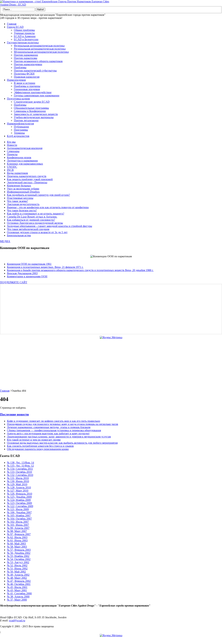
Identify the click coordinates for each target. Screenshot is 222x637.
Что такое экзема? (17, 201)
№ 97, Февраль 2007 (19, 534)
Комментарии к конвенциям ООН (27, 276)
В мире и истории (24, 83)
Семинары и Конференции (30, 111)
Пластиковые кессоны (20, 198)
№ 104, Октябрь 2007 (19, 518)
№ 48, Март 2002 (17, 577)
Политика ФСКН (24, 73)
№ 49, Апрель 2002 (18, 574)
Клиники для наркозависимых (25, 163)
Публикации (21, 126)
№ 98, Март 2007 (17, 531)
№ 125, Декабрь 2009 (19, 496)
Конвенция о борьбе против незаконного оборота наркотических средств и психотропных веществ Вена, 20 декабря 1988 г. (80, 270)
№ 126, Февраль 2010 (19, 493)
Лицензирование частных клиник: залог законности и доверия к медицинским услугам (59, 436)
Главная (11, 23)
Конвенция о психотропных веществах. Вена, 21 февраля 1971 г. (45, 267)
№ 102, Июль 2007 (18, 521)
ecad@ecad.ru (17, 620)
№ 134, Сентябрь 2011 (20, 468)
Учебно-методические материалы (34, 117)
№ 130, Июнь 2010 (18, 481)
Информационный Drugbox (23, 191)
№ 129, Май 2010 (17, 484)
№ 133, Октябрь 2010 (19, 471)
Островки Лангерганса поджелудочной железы (35, 222)
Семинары (13, 151)
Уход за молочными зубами (23, 188)
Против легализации (26, 120)
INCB (10, 169)
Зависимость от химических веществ (36, 114)
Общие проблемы (24, 30)
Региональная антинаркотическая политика (40, 48)
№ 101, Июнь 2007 (18, 524)
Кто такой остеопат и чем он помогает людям (34, 439)
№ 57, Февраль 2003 (19, 549)
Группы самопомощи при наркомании (36, 95)
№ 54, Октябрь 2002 (19, 559)
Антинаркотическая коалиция (24, 148)
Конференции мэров (19, 157)
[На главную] (55, 4)
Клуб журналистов (18, 136)
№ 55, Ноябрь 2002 (18, 556)
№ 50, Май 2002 (16, 571)
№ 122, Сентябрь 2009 (20, 506)
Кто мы (11, 141)
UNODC (12, 166)
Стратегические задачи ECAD (32, 101)
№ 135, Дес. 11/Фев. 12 (20, 465)
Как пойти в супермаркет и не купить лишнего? (35, 213)
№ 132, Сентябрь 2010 (20, 475)
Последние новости (14, 414)
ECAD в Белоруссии (26, 39)
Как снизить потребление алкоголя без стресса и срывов (40, 445)
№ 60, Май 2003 (16, 543)
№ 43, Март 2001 (17, 590)
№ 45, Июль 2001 (17, 587)
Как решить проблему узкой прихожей (30, 179)
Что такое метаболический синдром (28, 229)
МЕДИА (5, 241)
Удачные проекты (24, 33)
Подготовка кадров (18, 98)
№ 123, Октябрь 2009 (19, 503)
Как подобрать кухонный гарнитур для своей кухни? (38, 194)
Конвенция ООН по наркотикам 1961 (29, 263)
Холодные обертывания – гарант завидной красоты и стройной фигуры (49, 226)
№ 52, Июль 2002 (17, 565)
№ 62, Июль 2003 (17, 537)
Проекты (12, 154)
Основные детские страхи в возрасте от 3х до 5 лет (37, 232)
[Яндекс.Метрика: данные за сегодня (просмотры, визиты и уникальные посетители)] (111, 337)
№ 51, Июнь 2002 (17, 568)
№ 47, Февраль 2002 (19, 581)
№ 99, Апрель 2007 (18, 528)
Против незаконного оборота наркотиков (38, 61)
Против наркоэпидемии (28, 64)
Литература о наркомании (22, 160)
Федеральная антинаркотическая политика (39, 45)
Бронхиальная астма (19, 235)
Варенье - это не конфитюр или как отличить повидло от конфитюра (48, 207)
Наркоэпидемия (16, 79)
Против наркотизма (25, 58)
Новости (12, 145)
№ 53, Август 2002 (18, 562)
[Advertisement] (105, 309)
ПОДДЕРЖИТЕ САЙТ (13, 282)
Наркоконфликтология (20, 123)
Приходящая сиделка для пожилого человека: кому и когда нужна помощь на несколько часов (62, 424)
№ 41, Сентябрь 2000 (19, 593)
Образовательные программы (31, 107)
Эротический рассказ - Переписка (27, 182)
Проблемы (20, 67)
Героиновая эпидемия (27, 89)
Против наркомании (26, 55)
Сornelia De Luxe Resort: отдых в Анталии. (32, 216)
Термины (19, 132)
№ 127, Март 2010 (17, 490)
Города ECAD (15, 26)
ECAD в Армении (25, 36)
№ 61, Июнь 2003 (17, 540)
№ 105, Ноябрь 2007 (19, 515)
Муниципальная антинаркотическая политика (41, 51)
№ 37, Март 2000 (17, 599)
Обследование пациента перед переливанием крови (38, 449)
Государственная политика (23, 42)
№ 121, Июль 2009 (18, 509)
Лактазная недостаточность (23, 204)
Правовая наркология (26, 76)
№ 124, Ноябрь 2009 (19, 499)
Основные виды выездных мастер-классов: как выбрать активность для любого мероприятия (62, 442)
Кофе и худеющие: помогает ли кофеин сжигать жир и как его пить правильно (53, 421)
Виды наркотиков (17, 173)
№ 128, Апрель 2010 (19, 487)
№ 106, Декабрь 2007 (19, 512)
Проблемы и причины (27, 86)
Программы (21, 129)
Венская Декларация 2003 (22, 273)
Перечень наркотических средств (26, 176)
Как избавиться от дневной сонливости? (31, 219)
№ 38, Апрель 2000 (18, 596)
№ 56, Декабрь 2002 (18, 552)
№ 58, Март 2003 (17, 546)
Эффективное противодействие (33, 92)
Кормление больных (19, 185)
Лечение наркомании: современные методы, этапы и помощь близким (48, 427)
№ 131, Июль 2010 (18, 478)
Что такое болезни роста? (22, 210)
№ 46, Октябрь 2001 (19, 584)
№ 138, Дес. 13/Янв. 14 (20, 462)
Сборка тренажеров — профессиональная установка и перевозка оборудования (54, 430)
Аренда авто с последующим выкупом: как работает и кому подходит (48, 433)
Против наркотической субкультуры (35, 70)
